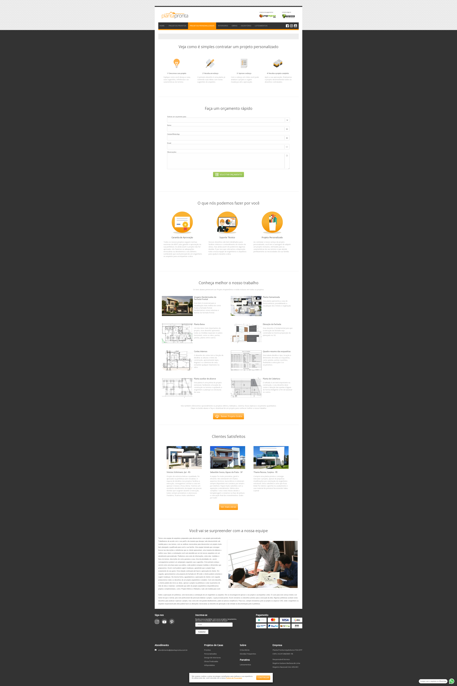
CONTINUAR (263, 677)
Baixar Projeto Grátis (231, 416)
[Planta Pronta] (173, 17)
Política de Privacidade (234, 678)
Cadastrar (202, 632)
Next (300, 564)
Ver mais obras (228, 506)
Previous (226, 564)
